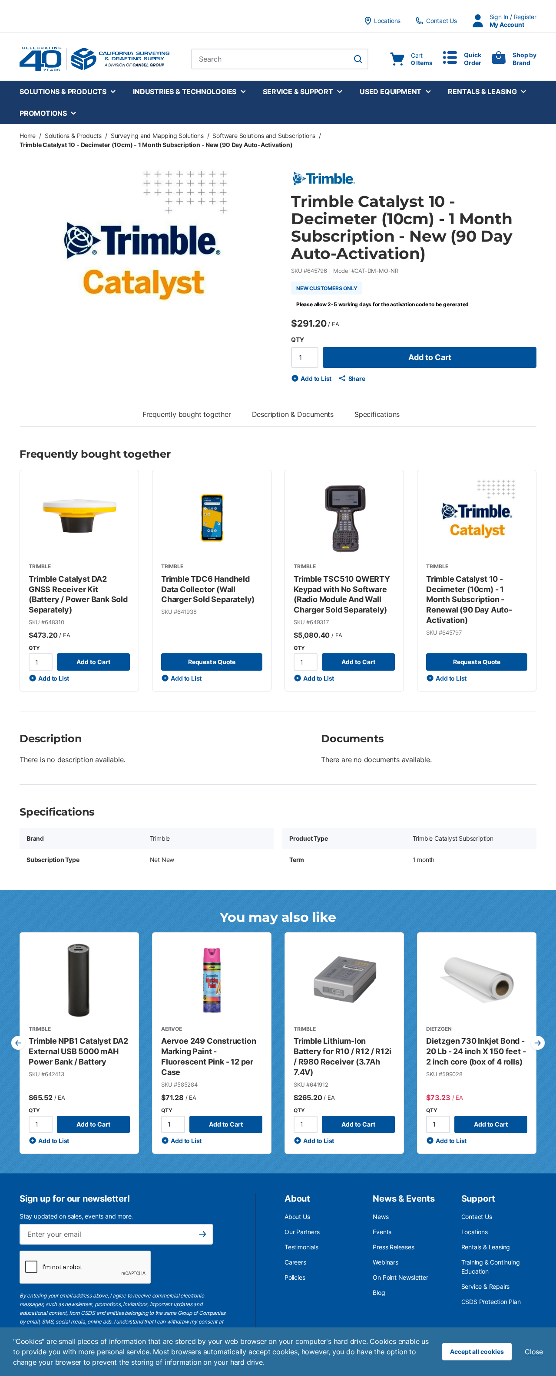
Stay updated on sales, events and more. (76, 1216)
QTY (297, 339)
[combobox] (279, 59)
